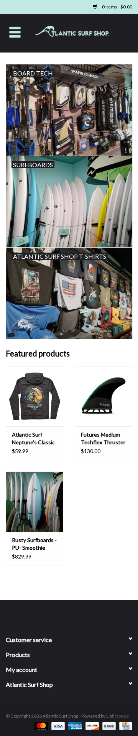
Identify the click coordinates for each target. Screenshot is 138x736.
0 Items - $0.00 (116, 7)
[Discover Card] (91, 725)
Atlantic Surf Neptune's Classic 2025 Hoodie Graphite (33, 438)
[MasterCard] (40, 725)
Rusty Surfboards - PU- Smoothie (34, 544)
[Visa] (57, 725)
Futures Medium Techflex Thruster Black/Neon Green (103, 438)
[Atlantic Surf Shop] (84, 32)
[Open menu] (15, 31)
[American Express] (74, 725)
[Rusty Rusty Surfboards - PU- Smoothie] (34, 502)
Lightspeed (117, 716)
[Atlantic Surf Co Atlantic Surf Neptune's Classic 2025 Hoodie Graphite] (34, 396)
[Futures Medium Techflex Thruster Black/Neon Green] (103, 396)
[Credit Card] (124, 725)
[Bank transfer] (108, 725)
